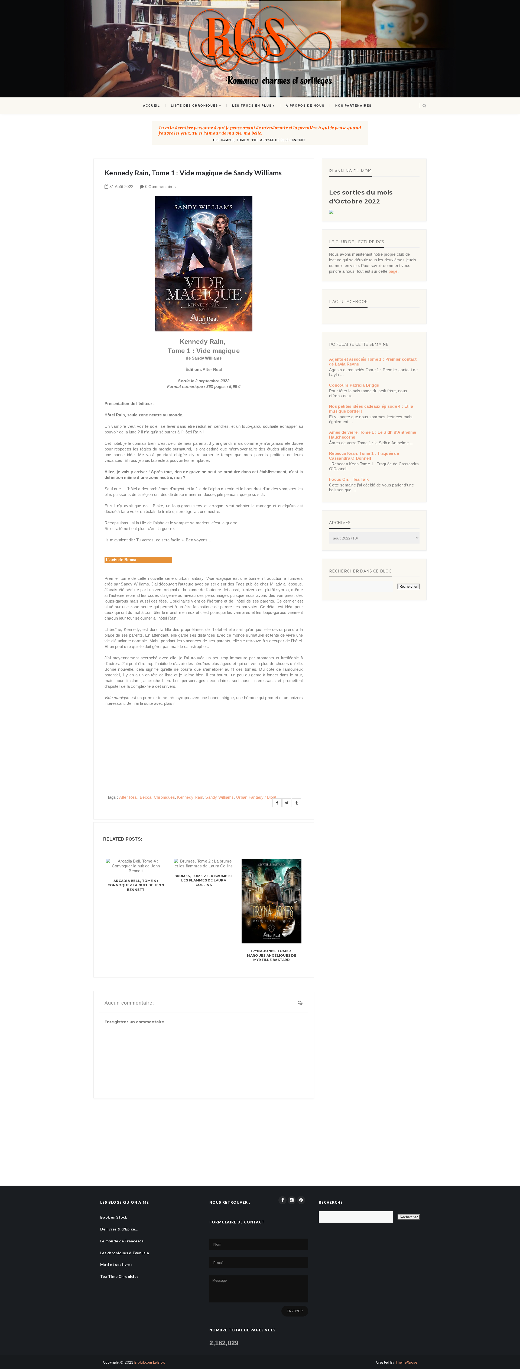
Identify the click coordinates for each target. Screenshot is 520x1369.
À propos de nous (305, 105)
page (393, 271)
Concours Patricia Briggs (354, 385)
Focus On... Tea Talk (349, 479)
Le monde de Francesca (122, 1241)
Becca (146, 797)
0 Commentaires (160, 186)
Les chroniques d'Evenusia (124, 1252)
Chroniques (164, 797)
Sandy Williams (219, 797)
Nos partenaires (353, 105)
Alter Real (128, 797)
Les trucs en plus (252, 105)
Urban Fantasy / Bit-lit (256, 797)
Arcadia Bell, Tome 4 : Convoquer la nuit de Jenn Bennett (136, 885)
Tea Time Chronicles (119, 1276)
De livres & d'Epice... (119, 1229)
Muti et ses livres (116, 1264)
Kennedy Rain (190, 797)
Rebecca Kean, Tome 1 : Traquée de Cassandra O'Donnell (364, 455)
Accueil (151, 105)
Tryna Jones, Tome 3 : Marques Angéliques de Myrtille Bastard (271, 955)
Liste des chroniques (194, 105)
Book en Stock (113, 1217)
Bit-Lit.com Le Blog (149, 1362)
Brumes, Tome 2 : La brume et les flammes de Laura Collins (203, 880)
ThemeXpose (406, 1362)
